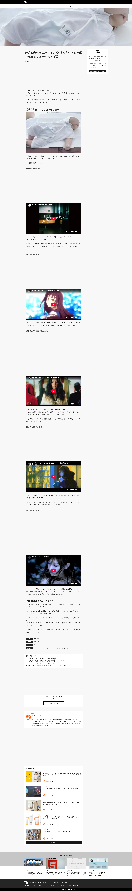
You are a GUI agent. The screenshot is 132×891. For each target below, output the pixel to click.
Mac (57, 6)
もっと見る (53, 842)
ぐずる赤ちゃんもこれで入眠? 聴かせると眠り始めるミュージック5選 (53, 55)
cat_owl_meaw (63, 495)
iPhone (63, 6)
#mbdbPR (96, 6)
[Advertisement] (53, 75)
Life (81, 6)
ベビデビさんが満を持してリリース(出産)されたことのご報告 (45, 663)
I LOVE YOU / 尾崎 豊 (34, 427)
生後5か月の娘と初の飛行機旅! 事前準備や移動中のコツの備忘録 (46, 661)
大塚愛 (59, 648)
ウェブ (101, 55)
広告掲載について (51, 885)
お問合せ (36, 885)
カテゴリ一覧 (68, 885)
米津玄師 (68, 648)
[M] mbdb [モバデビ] (69, 890)
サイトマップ (75, 885)
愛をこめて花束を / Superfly (37, 331)
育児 (26, 49)
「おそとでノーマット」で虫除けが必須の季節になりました (44, 659)
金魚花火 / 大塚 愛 (33, 510)
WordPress (42, 6)
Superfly (41, 648)
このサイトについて (28, 885)
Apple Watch (72, 6)
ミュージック (52, 648)
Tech (51, 6)
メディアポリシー (60, 885)
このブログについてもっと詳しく (97, 71)
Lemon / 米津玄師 (33, 168)
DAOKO (36, 648)
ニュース (92, 56)
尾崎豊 (63, 648)
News (34, 6)
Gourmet (88, 6)
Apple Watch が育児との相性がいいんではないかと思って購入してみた (48, 665)
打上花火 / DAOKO (33, 254)
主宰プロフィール (42, 885)
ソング (46, 648)
